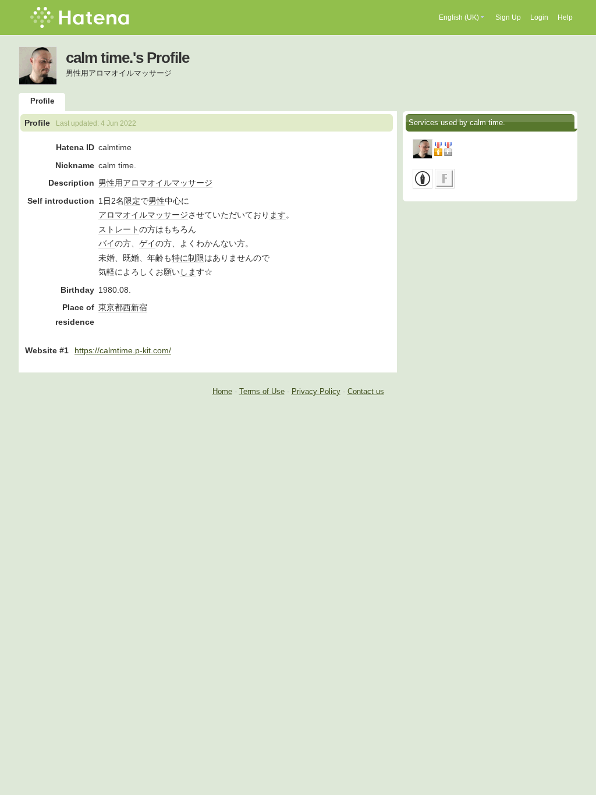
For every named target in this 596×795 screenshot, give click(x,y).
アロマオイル (147, 182)
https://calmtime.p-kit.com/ (122, 350)
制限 (196, 257)
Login (539, 17)
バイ (106, 243)
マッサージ (192, 182)
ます (277, 214)
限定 (132, 200)
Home (222, 391)
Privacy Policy (316, 391)
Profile (42, 101)
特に (180, 257)
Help (565, 17)
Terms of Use (262, 391)
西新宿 (135, 307)
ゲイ (147, 243)
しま (188, 271)
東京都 (110, 307)
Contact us (365, 391)
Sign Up (508, 17)
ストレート (118, 229)
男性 (106, 182)
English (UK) (459, 17)
